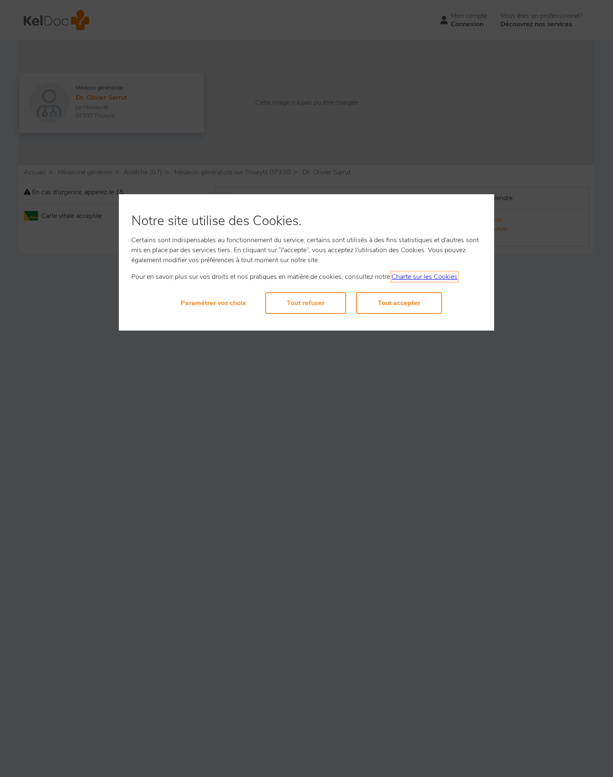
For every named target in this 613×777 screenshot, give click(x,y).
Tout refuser (305, 303)
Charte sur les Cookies (424, 276)
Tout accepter (399, 303)
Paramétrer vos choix (213, 303)
